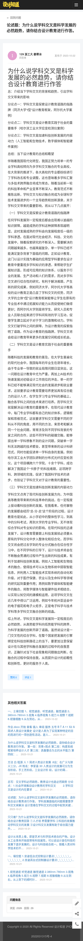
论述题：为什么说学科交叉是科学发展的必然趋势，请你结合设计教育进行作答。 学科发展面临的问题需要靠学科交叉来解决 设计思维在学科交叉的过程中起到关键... (41, 801)
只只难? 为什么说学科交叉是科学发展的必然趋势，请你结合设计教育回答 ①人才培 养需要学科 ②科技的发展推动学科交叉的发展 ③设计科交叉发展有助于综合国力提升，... (41, 822)
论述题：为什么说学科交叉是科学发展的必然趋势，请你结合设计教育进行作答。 (41, 27)
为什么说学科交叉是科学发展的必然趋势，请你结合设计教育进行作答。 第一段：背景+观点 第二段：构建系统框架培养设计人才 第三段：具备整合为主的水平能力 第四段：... (41, 748)
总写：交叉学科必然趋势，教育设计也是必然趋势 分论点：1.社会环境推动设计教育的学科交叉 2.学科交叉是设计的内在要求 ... (40, 785)
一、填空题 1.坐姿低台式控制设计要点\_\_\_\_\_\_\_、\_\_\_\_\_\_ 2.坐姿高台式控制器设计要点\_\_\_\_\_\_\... (41, 858)
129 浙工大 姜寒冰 (30, 54)
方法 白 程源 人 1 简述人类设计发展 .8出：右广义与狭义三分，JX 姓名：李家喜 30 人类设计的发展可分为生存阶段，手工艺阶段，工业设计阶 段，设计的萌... (40, 766)
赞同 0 (13, 677)
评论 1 (28, 677)
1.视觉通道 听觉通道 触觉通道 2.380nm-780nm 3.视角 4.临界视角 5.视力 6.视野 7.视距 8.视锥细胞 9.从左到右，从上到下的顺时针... (41, 875)
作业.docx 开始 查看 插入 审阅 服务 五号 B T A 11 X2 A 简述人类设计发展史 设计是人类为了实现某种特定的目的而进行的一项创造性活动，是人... (41, 730)
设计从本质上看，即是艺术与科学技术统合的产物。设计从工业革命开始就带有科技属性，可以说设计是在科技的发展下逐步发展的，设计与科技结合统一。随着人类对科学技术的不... (41, 842)
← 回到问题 (14, 17)
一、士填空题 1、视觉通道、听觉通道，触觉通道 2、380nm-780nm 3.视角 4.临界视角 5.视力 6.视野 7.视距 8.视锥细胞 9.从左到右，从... (41, 715)
